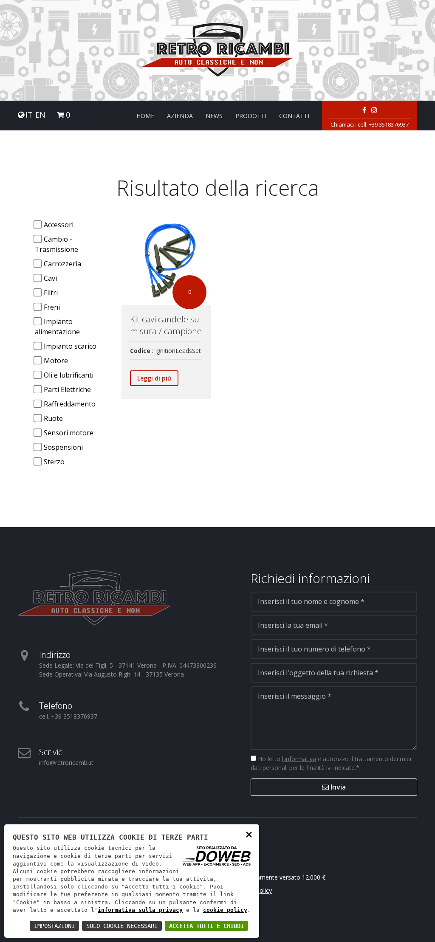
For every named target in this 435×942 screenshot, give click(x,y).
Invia (337, 787)
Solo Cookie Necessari (122, 925)
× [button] (249, 833)
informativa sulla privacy (140, 910)
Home (145, 116)
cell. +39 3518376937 (383, 124)
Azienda (180, 116)
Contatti (294, 116)
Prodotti (250, 116)
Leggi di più (154, 378)
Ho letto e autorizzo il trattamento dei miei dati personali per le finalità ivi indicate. (331, 763)
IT (29, 115)
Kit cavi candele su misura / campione (166, 325)
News (214, 116)
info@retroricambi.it (66, 763)
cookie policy (225, 910)
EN (40, 115)
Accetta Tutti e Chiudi (206, 925)
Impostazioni (54, 925)
